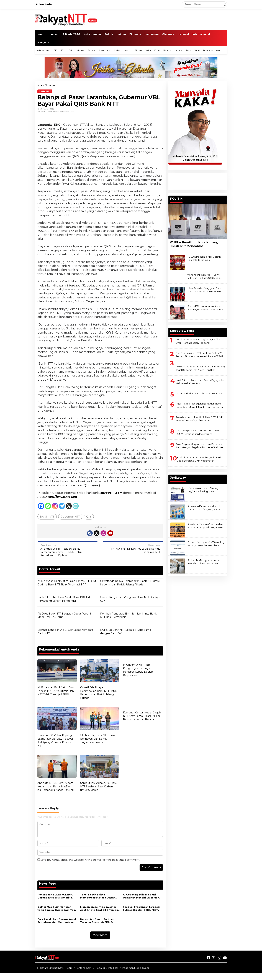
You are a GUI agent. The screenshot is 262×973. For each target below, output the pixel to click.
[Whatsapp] (48, 506)
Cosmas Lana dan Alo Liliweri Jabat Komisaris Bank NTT (65, 631)
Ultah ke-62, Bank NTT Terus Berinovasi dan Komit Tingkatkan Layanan (97, 739)
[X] (69, 506)
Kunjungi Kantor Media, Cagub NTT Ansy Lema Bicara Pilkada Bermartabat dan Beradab (142, 716)
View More (100, 935)
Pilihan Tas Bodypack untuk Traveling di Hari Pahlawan (203, 562)
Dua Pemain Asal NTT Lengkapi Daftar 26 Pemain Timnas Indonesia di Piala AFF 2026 (200, 355)
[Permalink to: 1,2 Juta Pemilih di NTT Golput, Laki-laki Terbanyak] (177, 262)
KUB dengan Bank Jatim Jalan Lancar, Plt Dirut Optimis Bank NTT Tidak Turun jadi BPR (66, 582)
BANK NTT (47, 516)
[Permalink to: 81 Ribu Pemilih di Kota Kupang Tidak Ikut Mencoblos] (197, 221)
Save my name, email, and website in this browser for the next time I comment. (90, 859)
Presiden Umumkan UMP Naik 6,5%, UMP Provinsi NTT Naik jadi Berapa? (199, 419)
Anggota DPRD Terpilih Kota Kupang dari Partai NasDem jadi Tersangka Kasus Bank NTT (56, 786)
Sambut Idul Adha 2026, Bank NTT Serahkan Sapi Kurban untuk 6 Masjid (98, 786)
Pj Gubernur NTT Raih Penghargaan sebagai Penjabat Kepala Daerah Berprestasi (138, 670)
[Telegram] (62, 506)
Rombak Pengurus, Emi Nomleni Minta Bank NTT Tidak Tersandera (128, 615)
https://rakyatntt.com (61, 496)
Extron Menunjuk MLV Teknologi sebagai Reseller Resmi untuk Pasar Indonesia (206, 544)
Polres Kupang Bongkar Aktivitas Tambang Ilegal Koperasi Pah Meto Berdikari (200, 368)
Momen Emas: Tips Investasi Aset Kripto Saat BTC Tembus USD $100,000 (99, 908)
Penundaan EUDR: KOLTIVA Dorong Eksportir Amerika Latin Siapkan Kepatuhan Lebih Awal (55, 896)
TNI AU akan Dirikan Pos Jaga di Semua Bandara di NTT (135, 549)
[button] (223, 4)
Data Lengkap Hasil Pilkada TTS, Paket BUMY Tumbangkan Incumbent (198, 432)
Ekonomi (41, 111)
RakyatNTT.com (110, 493)
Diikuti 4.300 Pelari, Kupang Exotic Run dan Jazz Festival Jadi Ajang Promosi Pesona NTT (55, 740)
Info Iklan (113, 967)
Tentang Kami (84, 967)
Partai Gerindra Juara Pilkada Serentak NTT (200, 393)
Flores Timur (53, 111)
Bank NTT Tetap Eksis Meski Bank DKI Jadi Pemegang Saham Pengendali (63, 599)
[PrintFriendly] (76, 506)
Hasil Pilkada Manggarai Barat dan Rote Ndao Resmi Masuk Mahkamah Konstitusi (205, 290)
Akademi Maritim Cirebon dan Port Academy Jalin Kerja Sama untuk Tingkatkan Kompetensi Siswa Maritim (206, 526)
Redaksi (100, 967)
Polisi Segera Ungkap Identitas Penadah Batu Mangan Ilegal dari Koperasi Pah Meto (200, 446)
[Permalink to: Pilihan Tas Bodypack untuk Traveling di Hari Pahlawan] (177, 565)
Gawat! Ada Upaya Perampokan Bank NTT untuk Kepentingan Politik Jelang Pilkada (130, 582)
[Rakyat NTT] (66, 19)
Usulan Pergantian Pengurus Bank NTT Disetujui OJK (130, 599)
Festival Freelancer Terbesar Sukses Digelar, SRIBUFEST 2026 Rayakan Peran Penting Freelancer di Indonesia (142, 908)
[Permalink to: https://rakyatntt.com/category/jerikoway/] (226, 477)
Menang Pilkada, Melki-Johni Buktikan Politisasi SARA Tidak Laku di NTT (204, 276)
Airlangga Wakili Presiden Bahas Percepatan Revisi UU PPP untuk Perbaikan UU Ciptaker (61, 550)
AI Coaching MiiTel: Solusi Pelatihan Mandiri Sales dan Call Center (141, 896)
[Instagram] (55, 506)
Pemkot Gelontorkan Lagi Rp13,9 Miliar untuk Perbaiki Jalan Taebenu (198, 341)
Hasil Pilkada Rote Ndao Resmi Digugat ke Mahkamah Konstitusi (200, 382)
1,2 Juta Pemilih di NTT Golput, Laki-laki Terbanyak (204, 258)
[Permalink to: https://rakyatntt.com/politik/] (226, 198)
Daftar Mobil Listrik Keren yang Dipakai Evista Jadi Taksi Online (57, 908)
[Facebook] (41, 506)
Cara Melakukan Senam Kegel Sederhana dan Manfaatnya (56, 921)
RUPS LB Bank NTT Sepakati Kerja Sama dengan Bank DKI (125, 631)
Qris (88, 516)
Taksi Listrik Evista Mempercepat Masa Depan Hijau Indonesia (97, 896)
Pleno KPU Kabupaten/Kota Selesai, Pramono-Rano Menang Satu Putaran (206, 308)
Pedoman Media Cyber (135, 967)
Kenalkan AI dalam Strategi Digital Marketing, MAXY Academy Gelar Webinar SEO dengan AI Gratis (205, 490)
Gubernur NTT (70, 516)
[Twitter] (96, 533)
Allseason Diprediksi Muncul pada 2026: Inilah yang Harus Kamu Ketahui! (204, 508)
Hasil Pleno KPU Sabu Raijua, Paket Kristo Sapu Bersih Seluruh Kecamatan (200, 459)
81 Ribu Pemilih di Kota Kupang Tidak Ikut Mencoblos (194, 244)
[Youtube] (110, 533)
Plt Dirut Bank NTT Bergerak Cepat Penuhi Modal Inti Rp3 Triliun (64, 615)
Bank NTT (45, 91)
